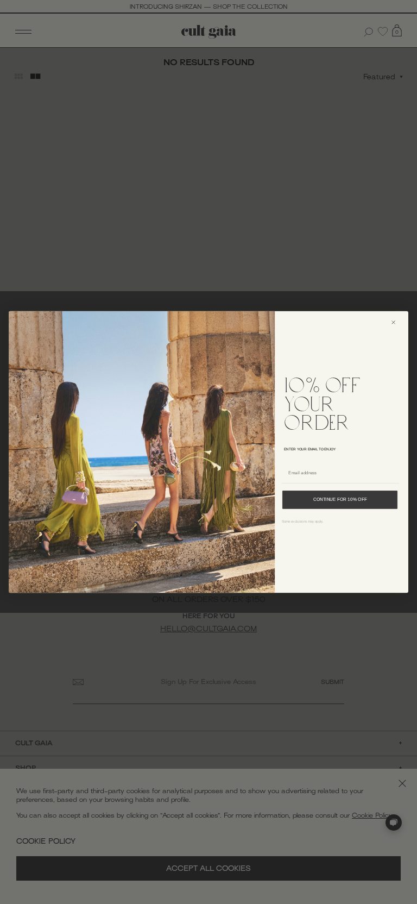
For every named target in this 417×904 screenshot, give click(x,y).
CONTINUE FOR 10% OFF (340, 499)
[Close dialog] (397, 322)
